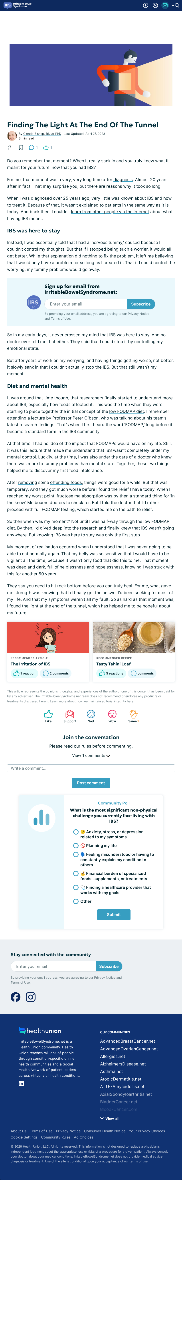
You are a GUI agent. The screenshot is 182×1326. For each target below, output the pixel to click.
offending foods (66, 482)
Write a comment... (28, 768)
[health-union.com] (40, 1032)
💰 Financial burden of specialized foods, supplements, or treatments (113, 876)
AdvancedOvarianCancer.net (129, 1049)
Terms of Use (60, 318)
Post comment (91, 783)
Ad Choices (83, 1137)
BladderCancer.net (118, 1101)
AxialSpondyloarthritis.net (126, 1094)
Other (85, 901)
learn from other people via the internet (110, 211)
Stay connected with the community (51, 954)
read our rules (77, 746)
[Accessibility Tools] (145, 5)
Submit (114, 914)
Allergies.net (112, 1056)
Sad (88, 716)
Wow (109, 716)
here (130, 701)
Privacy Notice (138, 313)
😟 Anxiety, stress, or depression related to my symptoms (112, 834)
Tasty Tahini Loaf (113, 664)
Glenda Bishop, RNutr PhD (42, 133)
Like (45, 716)
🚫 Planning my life (98, 845)
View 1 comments (89, 755)
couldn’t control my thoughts (35, 249)
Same (132, 716)
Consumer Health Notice (104, 1131)
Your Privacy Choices (147, 1131)
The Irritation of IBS (30, 664)
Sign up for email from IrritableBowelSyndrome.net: (80, 289)
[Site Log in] (155, 5)
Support (68, 716)
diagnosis (123, 179)
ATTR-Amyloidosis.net (122, 1086)
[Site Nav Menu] (175, 5)
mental (14, 457)
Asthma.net (111, 1071)
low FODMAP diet (126, 411)
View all (112, 1118)
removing (27, 482)
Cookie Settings (24, 1137)
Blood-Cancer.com (118, 1109)
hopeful (150, 606)
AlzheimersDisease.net (123, 1064)
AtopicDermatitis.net (120, 1079)
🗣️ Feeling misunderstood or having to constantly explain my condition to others (117, 859)
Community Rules (55, 1137)
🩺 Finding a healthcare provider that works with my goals (115, 890)
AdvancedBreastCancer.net (127, 1041)
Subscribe (141, 304)
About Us (18, 1131)
